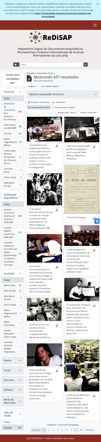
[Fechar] (98, 4)
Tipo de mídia (8, 414)
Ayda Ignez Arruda (12, 184)
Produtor (9, 273)
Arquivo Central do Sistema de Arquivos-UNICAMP (12, 216)
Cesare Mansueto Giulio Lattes (12, 333)
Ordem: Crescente (88, 112)
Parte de (9, 92)
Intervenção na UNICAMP (12, 126)
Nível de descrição (10, 401)
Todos (7, 98)
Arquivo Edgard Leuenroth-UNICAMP (12, 232)
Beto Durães (12, 291)
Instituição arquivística (11, 196)
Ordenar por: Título (66, 112)
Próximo (90, 430)
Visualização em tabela (64, 107)
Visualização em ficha (40, 107)
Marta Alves (12, 286)
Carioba (12, 134)
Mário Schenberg (12, 323)
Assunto (9, 380)
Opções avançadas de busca (46, 94)
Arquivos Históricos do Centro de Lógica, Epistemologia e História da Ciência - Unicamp (12, 253)
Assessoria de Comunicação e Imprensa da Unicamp (12, 111)
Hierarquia (60, 102)
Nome (7, 360)
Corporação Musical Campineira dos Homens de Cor (12, 157)
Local (7, 370)
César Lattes (12, 178)
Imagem (12, 428)
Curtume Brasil (12, 170)
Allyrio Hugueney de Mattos (12, 142)
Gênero (8, 390)
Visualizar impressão (39, 102)
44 (81, 430)
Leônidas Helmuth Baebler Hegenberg (12, 347)
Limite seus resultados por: (13, 78)
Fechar (51, 73)
